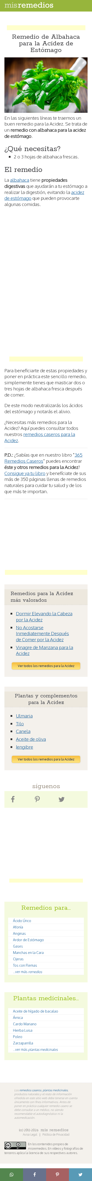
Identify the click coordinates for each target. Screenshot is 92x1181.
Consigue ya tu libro (24, 473)
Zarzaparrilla (23, 1043)
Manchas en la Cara (28, 952)
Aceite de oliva (31, 739)
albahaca (19, 180)
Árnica (18, 1017)
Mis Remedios (54, 1130)
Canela (23, 731)
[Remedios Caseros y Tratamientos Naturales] (28, 6)
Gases (18, 946)
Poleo (17, 1037)
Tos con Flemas (25, 965)
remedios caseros (30, 1090)
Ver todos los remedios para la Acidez (46, 666)
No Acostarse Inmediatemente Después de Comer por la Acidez (42, 633)
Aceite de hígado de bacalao (35, 1011)
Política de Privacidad (55, 1134)
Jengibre (24, 747)
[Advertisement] (46, 23)
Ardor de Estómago (28, 940)
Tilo (20, 723)
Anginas (19, 933)
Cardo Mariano (25, 1024)
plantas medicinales (55, 1090)
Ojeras (18, 959)
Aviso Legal (30, 1134)
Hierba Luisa (22, 1030)
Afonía (18, 927)
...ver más (27, 972)
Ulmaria (24, 716)
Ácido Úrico (22, 921)
